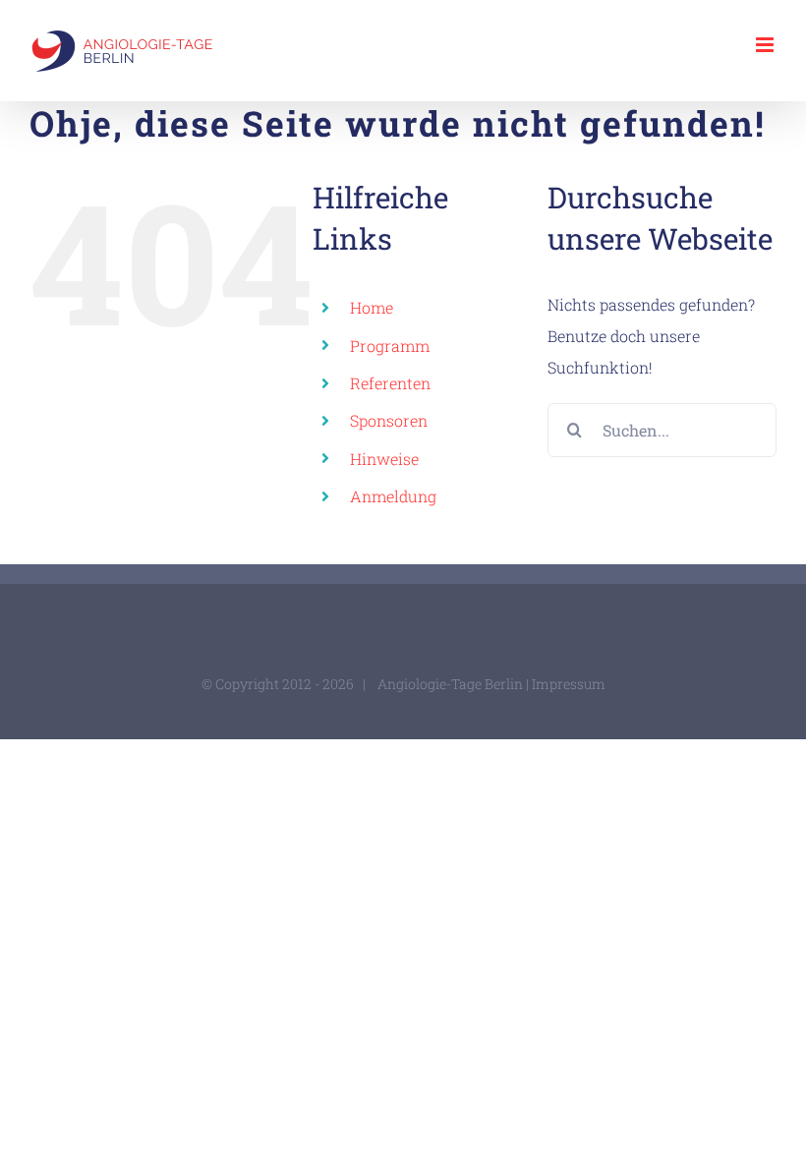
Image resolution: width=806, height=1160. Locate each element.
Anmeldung (393, 496)
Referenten (390, 383)
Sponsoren (389, 420)
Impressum (568, 683)
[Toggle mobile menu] (766, 44)
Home (371, 307)
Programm (390, 345)
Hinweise (384, 458)
